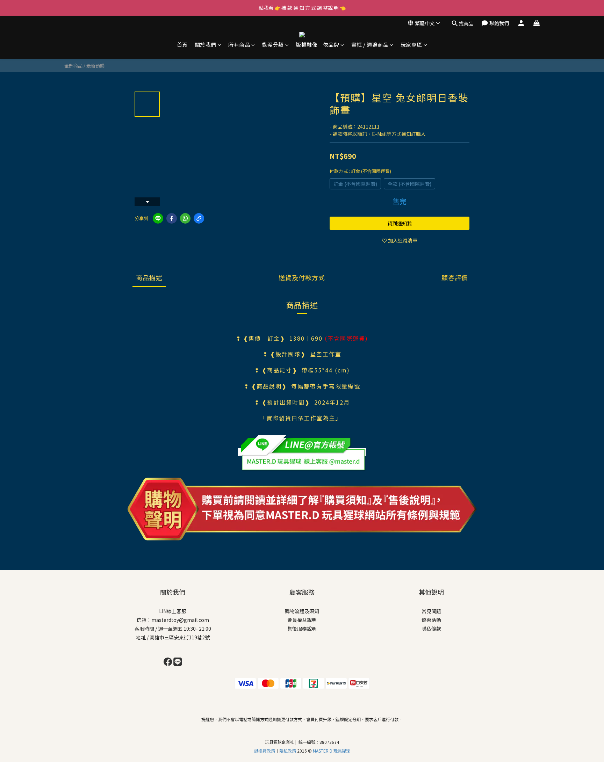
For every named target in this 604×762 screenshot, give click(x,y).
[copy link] (199, 218)
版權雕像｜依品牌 (317, 44)
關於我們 (205, 44)
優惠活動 (431, 619)
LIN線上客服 (172, 611)
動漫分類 (273, 44)
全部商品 (73, 65)
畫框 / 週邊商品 (370, 44)
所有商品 (239, 44)
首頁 (182, 44)
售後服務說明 (302, 628)
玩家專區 (411, 44)
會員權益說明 (302, 619)
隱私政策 (288, 751)
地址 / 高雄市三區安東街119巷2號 (173, 637)
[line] (158, 218)
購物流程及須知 (302, 611)
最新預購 (95, 65)
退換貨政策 (264, 751)
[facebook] (171, 218)
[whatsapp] (185, 218)
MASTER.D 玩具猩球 (331, 751)
